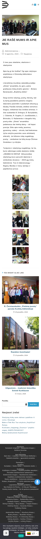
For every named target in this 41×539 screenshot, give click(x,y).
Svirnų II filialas (8, 503)
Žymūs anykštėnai (11, 479)
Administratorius (11, 51)
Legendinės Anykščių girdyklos (20, 485)
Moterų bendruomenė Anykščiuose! (15, 433)
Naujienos (28, 54)
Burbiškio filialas (25, 514)
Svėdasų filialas (26, 501)
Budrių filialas (13, 514)
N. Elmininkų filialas (26, 517)
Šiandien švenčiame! (20, 352)
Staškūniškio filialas (27, 499)
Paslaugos (19, 462)
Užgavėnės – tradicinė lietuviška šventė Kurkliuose (20, 389)
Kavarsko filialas (26, 506)
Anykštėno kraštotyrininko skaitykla (20, 477)
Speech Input (26, 404)
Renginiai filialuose (20, 496)
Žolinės (4, 425)
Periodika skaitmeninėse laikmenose (20, 472)
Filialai (20, 494)
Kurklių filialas (14, 521)
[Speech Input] (15, 404)
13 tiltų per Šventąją (29, 487)
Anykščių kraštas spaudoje (27, 470)
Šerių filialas (20, 503)
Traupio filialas (31, 503)
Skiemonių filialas (12, 499)
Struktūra (20, 464)
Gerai (21, 536)
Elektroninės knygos (10, 475)
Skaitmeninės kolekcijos (27, 475)
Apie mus (7, 456)
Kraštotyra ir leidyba (9, 470)
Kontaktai (7, 466)
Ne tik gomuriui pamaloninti (29, 489)
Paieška (5, 401)
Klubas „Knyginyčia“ (9, 481)
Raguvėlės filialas (13, 497)
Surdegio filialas (13, 501)
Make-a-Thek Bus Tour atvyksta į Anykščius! (18, 422)
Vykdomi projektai (12, 458)
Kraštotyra (20, 469)
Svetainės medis (29, 466)
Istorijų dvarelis (13, 519)
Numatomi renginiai (12, 448)
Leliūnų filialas (26, 521)
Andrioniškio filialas (13, 512)
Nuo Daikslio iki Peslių (12, 487)
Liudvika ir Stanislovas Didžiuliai (23, 456)
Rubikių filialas (27, 497)
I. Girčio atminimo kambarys (27, 481)
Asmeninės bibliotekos (27, 479)
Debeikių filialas (11, 517)
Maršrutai (20, 483)
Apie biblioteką (20, 454)
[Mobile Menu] (37, 4)
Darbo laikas (17, 466)
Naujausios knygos (27, 448)
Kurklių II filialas (26, 519)
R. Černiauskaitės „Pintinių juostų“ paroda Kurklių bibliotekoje (20, 307)
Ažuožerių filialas (28, 512)
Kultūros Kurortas (20, 450)
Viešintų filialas (13, 506)
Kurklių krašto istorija (10, 489)
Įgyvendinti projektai (28, 458)
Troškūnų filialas (20, 508)
